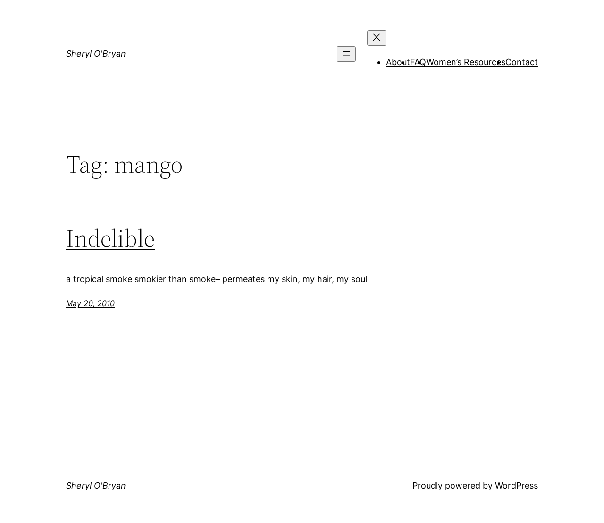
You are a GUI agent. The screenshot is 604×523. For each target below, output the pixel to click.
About (398, 62)
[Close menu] (376, 38)
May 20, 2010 (90, 303)
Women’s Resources (465, 62)
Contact (521, 62)
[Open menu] (346, 54)
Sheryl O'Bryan (96, 53)
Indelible (110, 238)
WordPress (516, 485)
